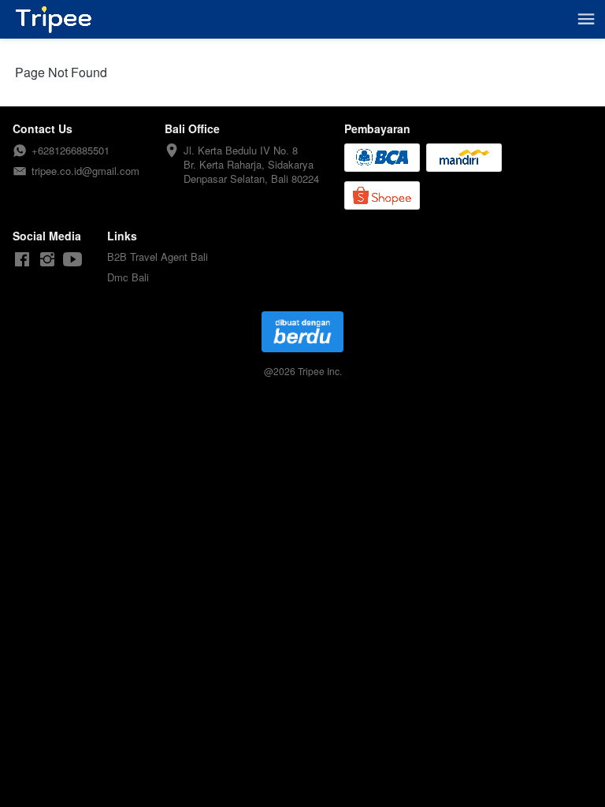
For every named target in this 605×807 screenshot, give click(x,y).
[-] (22, 260)
